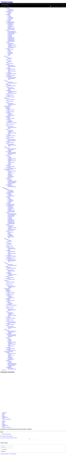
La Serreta (10, 19)
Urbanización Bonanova (12, 181)
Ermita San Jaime (11, 26)
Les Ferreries (10, 53)
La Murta (9, 157)
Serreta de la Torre (11, 39)
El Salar (9, 16)
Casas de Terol (10, 49)
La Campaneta (10, 18)
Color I (1, 437)
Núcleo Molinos (11, 277)
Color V (12, 437)
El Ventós (9, 340)
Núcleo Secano (11, 137)
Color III (7, 437)
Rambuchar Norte (11, 37)
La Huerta (8, 117)
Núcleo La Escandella (12, 152)
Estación (7, 110)
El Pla (9, 156)
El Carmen (10, 12)
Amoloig (7, 289)
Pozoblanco (8, 134)
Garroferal (10, 34)
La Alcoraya (8, 20)
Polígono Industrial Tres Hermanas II (12, 92)
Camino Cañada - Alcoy (12, 214)
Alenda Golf (10, 113)
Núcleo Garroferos (11, 115)
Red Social (4, 369)
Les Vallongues (9, 72)
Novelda (5, 97)
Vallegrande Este (11, 40)
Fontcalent (8, 14)
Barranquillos (8, 107)
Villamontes (10, 177)
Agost (5, 146)
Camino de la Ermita (11, 31)
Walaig (7, 143)
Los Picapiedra (10, 9)
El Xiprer (9, 51)
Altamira (9, 60)
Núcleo (9, 8)
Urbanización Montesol (12, 93)
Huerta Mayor (8, 84)
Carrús (7, 59)
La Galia (9, 58)
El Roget (9, 164)
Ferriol (7, 62)
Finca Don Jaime (11, 33)
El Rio (7, 83)
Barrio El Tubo (10, 185)
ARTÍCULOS (4, 412)
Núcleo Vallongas (11, 142)
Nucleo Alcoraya (11, 204)
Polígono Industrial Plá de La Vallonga (12, 47)
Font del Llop (10, 120)
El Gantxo (10, 179)
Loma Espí (10, 35)
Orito (7, 129)
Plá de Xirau (10, 36)
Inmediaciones (8, 184)
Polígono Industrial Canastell (11, 183)
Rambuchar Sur (11, 38)
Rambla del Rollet (11, 29)
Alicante (5, 188)
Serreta (7, 138)
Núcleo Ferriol (10, 63)
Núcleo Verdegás (11, 236)
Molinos (7, 94)
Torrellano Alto (8, 76)
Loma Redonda (9, 121)
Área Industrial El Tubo (12, 186)
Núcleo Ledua (10, 103)
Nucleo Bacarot (11, 192)
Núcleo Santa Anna (11, 75)
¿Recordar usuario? (13, 453)
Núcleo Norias (10, 126)
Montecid (9, 114)
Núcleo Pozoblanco (11, 135)
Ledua (7, 102)
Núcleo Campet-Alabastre (11, 150)
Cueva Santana (11, 43)
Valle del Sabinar (11, 176)
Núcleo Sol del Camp (12, 168)
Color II (4, 437)
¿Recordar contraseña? (4, 453)
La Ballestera (10, 17)
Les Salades (8, 68)
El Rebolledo (8, 11)
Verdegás (8, 48)
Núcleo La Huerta (11, 118)
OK (11, 6)
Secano (7, 136)
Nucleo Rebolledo (11, 195)
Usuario (2, 445)
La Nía (7, 86)
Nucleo (9, 13)
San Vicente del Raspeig (8, 351)
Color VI (15, 437)
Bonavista (10, 57)
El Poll (9, 50)
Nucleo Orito (10, 130)
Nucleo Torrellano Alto (12, 77)
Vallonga (7, 42)
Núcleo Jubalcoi (11, 65)
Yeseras (9, 202)
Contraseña (3, 447)
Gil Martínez (8, 116)
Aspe (5, 80)
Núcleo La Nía (10, 87)
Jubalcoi (7, 64)
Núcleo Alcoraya (11, 21)
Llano (7, 123)
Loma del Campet (11, 99)
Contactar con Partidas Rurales (7, 436)
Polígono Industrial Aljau (12, 82)
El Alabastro (10, 23)
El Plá (9, 15)
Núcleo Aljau (10, 264)
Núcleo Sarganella (11, 166)
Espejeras (8, 108)
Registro (6, 442)
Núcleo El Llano (11, 124)
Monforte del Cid (7, 106)
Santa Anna (8, 74)
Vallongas (8, 141)
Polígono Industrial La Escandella (12, 154)
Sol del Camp (8, 167)
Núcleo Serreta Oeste (12, 140)
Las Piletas (8, 119)
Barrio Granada (10, 24)
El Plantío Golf (10, 10)
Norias (7, 125)
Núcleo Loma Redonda (12, 122)
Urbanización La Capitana (11, 131)
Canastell (8, 178)
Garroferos (8, 112)
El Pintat (9, 27)
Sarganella (8, 165)
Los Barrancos (8, 90)
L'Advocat (10, 180)
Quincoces (8, 95)
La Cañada (10, 25)
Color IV (10, 437)
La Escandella (8, 151)
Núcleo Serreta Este (11, 139)
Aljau (7, 81)
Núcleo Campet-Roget (12, 148)
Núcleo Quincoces (11, 96)
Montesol (9, 61)
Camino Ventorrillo (11, 32)
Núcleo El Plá (10, 101)
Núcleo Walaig (10, 144)
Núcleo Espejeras (11, 109)
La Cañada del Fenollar (10, 22)
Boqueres (8, 169)
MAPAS (3, 420)
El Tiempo (10, 194)
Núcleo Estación (11, 111)
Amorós (9, 302)
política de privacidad (5, 4)
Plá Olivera (10, 175)
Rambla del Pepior (11, 28)
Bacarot (7, 189)
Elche (5, 56)
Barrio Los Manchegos (12, 364)
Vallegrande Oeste (11, 41)
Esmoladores (10, 52)
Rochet (7, 155)
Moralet (7, 30)
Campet (7, 98)
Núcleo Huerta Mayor (12, 85)
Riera (9, 55)
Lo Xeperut (10, 44)
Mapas (3, 187)
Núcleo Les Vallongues (12, 73)
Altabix (7, 239)
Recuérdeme (4, 449)
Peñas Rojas (10, 174)
